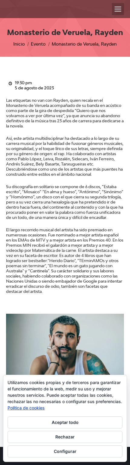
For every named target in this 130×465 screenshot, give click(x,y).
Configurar (65, 451)
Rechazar (65, 436)
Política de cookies (26, 407)
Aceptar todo (65, 422)
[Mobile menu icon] (118, 9)
